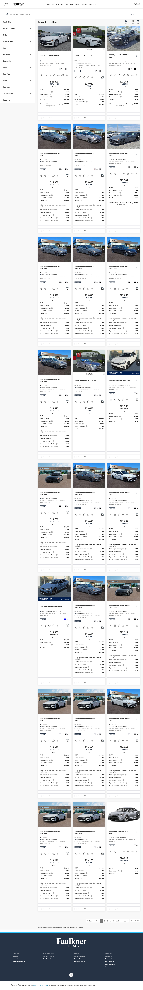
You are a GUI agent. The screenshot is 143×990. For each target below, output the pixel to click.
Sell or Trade (69, 4)
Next (118, 921)
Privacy (46, 985)
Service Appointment (80, 959)
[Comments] (102, 77)
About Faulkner (110, 964)
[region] (54, 99)
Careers (84, 4)
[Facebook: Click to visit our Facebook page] (71, 975)
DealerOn (35, 985)
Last (125, 921)
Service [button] (77, 4)
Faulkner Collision (79, 961)
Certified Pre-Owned (18, 961)
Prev (97, 921)
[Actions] (67, 56)
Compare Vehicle (48, 118)
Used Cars (59, 4)
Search (132, 14)
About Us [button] (92, 4)
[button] (69, 38)
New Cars (50, 4)
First (90, 921)
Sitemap (41, 985)
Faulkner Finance (48, 956)
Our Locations (109, 961)
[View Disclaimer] (67, 75)
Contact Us (108, 956)
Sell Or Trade (47, 959)
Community (108, 959)
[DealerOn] (16, 985)
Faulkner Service (79, 956)
